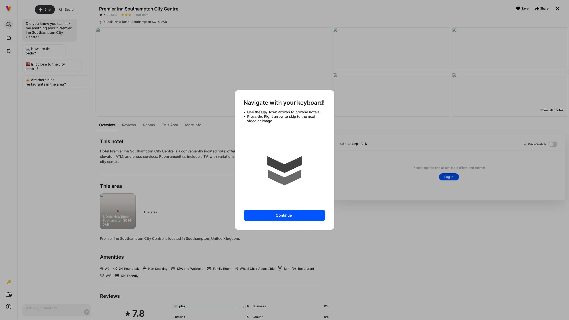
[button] (284, 164)
